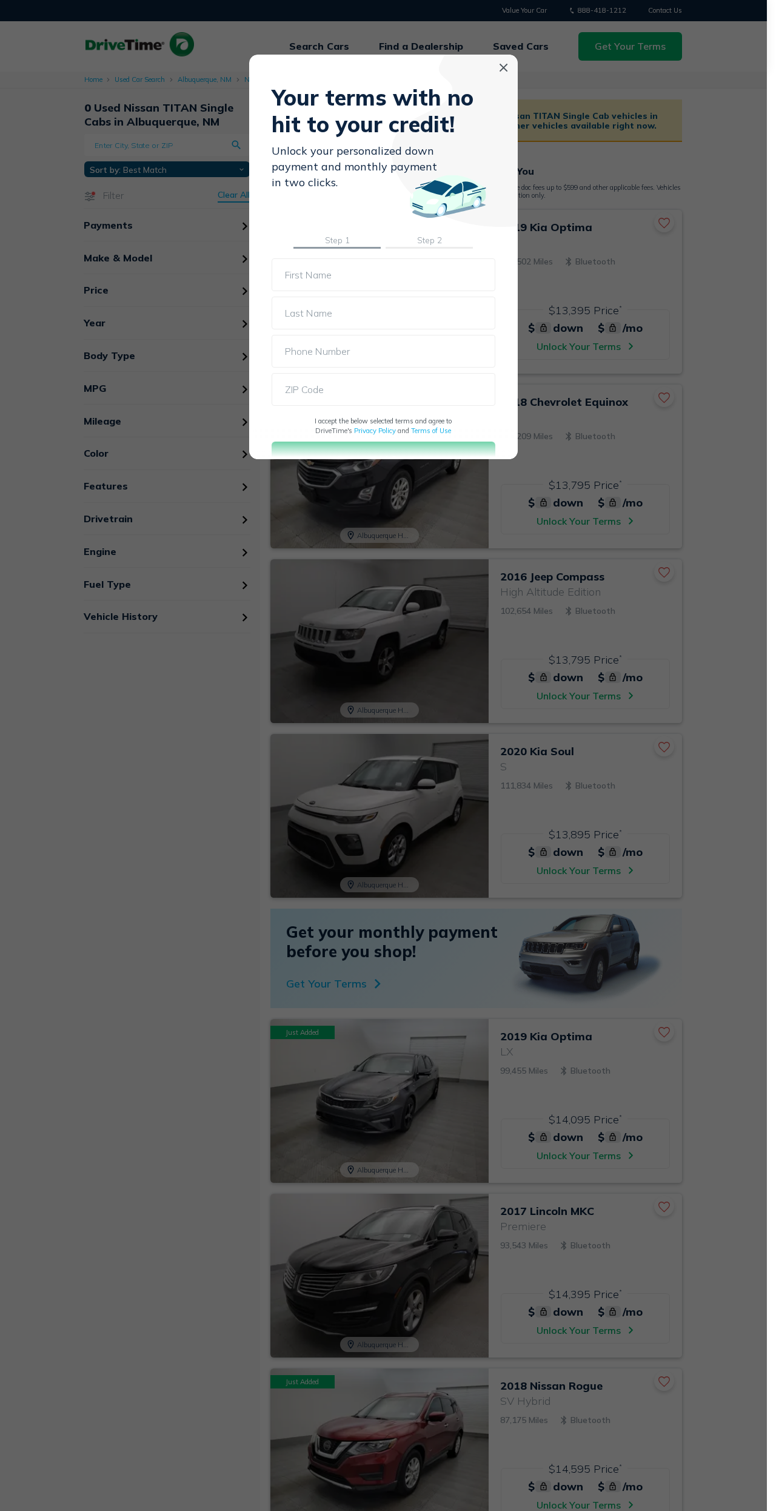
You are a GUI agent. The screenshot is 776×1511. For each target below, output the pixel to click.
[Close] (503, 68)
